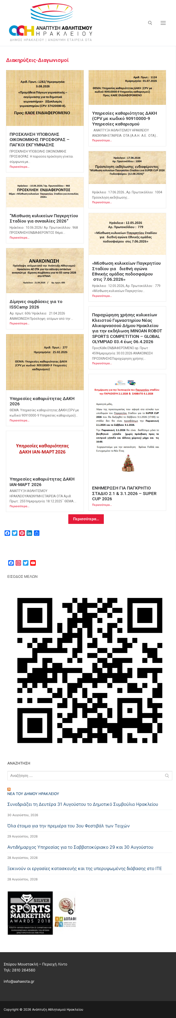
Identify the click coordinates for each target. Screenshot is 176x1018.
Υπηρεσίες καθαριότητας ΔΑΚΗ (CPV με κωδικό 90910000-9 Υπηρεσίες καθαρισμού (125, 119)
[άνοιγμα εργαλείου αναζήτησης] (150, 23)
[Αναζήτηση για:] (89, 776)
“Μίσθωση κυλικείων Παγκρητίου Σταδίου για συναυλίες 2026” (44, 218)
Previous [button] (13, 912)
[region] (41, 913)
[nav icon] (163, 23)
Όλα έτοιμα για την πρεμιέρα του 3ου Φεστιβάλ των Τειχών (68, 826)
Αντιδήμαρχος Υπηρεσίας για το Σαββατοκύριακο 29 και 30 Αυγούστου (80, 847)
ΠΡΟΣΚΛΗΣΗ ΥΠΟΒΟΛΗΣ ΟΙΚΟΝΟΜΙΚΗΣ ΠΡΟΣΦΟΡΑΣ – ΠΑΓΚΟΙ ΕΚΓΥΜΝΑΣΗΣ (39, 140)
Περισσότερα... (19, 166)
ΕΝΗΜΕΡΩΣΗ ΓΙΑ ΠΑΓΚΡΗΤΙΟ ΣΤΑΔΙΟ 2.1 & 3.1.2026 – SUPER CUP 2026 (124, 493)
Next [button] (70, 912)
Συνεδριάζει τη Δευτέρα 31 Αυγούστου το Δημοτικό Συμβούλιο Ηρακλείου (82, 804)
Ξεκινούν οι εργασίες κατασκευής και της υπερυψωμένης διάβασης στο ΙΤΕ (84, 868)
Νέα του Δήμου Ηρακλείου (33, 793)
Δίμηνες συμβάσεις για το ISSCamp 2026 (36, 304)
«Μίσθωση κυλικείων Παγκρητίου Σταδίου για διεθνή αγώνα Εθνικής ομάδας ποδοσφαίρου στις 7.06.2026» (126, 271)
